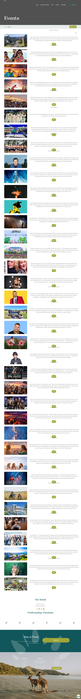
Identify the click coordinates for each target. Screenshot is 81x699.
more (54, 44)
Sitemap (57, 660)
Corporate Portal (56, 668)
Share (71, 26)
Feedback (56, 664)
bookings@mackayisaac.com (41, 674)
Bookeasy (35, 696)
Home (5, 26)
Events (57, 4)
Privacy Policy (56, 662)
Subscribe (56, 640)
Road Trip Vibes (45, 4)
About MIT (56, 663)
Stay (52, 4)
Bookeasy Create (49, 696)
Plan (37, 4)
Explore (64, 4)
